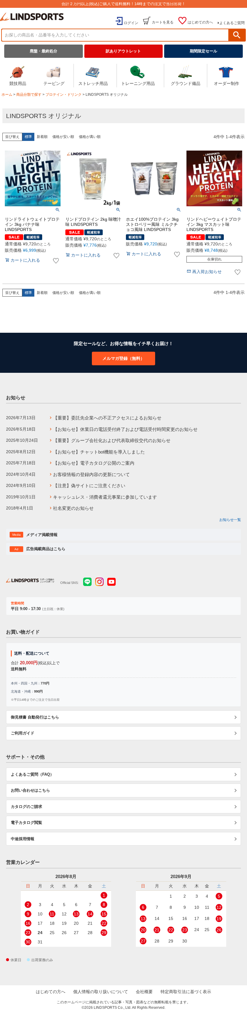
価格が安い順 (63, 137)
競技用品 (17, 83)
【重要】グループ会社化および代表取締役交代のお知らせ (111, 440)
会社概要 (144, 991)
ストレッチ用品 (93, 83)
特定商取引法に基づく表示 (186, 991)
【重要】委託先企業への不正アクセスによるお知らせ (107, 417)
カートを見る (163, 22)
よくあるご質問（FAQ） (32, 774)
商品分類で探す (29, 94)
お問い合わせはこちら (30, 790)
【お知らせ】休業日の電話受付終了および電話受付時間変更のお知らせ (125, 429)
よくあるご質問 (232, 23)
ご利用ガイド (22, 733)
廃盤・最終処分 (43, 51)
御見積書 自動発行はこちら (35, 717)
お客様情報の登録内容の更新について (91, 474)
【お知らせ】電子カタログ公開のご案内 (93, 463)
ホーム (7, 94)
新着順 (42, 137)
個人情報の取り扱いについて (100, 991)
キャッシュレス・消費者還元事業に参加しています (105, 497)
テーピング (53, 83)
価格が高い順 (90, 137)
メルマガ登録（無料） (123, 358)
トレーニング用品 (138, 83)
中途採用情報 (22, 839)
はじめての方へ (200, 22)
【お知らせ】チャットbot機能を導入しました (99, 451)
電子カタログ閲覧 (26, 822)
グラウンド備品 (185, 83)
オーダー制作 (226, 83)
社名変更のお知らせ (73, 508)
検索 (236, 35)
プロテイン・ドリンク (63, 94)
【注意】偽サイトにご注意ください (89, 485)
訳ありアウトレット (123, 51)
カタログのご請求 (26, 806)
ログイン (131, 23)
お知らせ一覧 (230, 520)
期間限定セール (203, 51)
